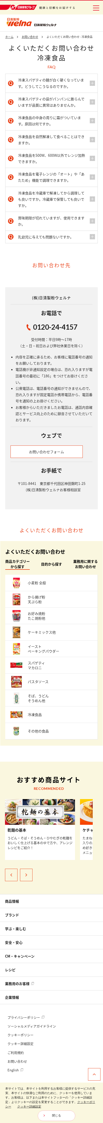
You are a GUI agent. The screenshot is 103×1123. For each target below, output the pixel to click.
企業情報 (12, 997)
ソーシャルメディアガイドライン (32, 1026)
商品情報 (12, 901)
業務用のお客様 (17, 983)
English (14, 1070)
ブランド (12, 914)
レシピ (10, 969)
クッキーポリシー (21, 1034)
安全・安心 (13, 942)
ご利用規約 (16, 1052)
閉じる (56, 1115)
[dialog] (51, 1103)
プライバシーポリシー (24, 1017)
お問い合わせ (17, 1061)
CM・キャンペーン (19, 956)
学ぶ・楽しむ (15, 928)
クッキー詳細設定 (21, 1043)
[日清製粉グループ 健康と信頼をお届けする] (37, 7)
